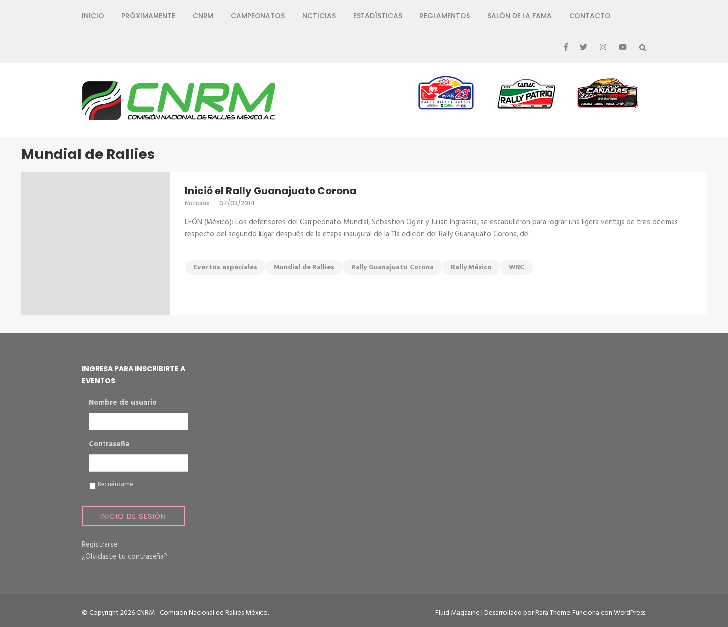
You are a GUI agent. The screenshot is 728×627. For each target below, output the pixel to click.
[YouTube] (623, 47)
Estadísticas (377, 16)
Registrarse (100, 545)
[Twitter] (583, 47)
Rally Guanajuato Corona (392, 267)
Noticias (319, 16)
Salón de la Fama (519, 16)
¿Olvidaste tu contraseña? (124, 557)
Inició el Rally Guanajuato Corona (270, 191)
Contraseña (109, 445)
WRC (516, 267)
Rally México (471, 267)
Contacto (590, 16)
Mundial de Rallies (304, 267)
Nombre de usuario (122, 403)
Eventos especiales (225, 267)
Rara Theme (552, 613)
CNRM (203, 16)
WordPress (629, 613)
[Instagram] (603, 47)
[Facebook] (566, 47)
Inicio (93, 16)
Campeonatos (258, 16)
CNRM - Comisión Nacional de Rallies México (202, 613)
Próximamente (148, 16)
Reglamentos (444, 16)
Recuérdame (115, 485)
